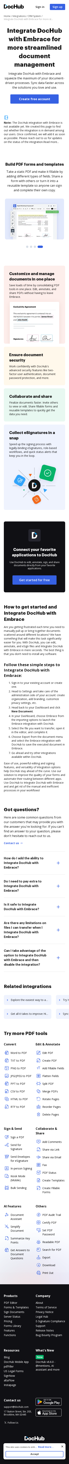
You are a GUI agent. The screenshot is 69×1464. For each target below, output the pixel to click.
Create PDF (49, 1060)
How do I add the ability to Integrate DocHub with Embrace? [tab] (24, 863)
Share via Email (51, 1157)
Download (48, 1265)
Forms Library (12, 1326)
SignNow (9, 1376)
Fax (44, 1165)
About (39, 1303)
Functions (10, 1335)
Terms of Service (46, 1307)
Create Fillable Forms (51, 1190)
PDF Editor (10, 1303)
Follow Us (13, 1422)
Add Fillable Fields (53, 1068)
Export (46, 1257)
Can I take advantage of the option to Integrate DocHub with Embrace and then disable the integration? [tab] (25, 957)
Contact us (11, 843)
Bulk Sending (18, 1188)
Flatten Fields (50, 1076)
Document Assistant (17, 1217)
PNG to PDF (18, 1068)
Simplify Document (17, 1228)
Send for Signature (16, 1147)
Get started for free (34, 580)
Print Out (47, 1273)
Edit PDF (47, 1053)
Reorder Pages (51, 1107)
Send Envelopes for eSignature (20, 1159)
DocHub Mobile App (16, 1362)
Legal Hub (42, 1316)
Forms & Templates (16, 1307)
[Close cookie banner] (62, 1446)
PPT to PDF (18, 1083)
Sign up (57, 7)
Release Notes (45, 1330)
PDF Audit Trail (51, 1215)
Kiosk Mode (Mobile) (18, 1178)
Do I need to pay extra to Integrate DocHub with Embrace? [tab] (23, 886)
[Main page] (14, 7)
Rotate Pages (50, 1099)
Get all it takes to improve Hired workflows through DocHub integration (31, 1014)
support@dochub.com (16, 1407)
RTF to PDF (18, 1107)
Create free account (34, 99)
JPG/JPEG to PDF (21, 1076)
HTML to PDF (19, 1099)
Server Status (12, 1316)
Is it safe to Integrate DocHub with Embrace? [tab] (21, 907)
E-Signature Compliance (50, 1321)
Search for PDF (51, 1250)
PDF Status (49, 1172)
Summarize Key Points (20, 1240)
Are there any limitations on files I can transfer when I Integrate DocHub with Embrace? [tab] (25, 930)
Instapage (10, 1385)
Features (9, 1330)
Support (40, 1326)
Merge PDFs (50, 1091)
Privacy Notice (44, 1312)
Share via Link (50, 1149)
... (44, 1447)
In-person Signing (21, 1168)
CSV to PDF (18, 1091)
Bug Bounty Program (49, 1335)
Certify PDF (49, 1222)
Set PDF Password (48, 1232)
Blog (7, 1357)
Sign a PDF (17, 1137)
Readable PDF (51, 1242)
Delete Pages (50, 1114)
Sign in (39, 7)
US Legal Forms (14, 1371)
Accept (34, 1454)
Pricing (8, 1321)
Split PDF (48, 1083)
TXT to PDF (18, 1060)
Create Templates (53, 1180)
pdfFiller (9, 1366)
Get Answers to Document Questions (20, 1254)
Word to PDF (19, 1053)
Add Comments (52, 1142)
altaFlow (9, 1380)
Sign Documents (14, 1312)
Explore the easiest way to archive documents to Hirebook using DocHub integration (31, 1000)
